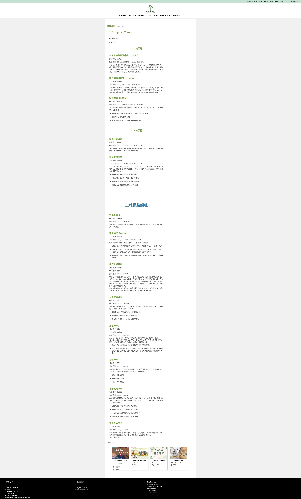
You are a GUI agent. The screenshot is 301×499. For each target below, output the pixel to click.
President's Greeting (11, 491)
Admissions (249, 1)
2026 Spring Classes (159, 460)
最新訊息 (111, 26)
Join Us (7, 489)
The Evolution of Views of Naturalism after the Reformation (121, 462)
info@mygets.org (151, 488)
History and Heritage (11, 487)
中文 (292, 1)
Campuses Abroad (81, 487)
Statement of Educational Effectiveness (17, 497)
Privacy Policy (9, 493)
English (296, 1)
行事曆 (118, 26)
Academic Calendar (81, 489)
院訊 (123, 26)
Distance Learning (178, 460)
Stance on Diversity (11, 495)
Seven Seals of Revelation (140, 460)
